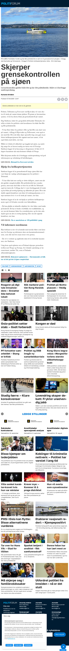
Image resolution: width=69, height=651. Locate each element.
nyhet (39, 266)
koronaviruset (16, 266)
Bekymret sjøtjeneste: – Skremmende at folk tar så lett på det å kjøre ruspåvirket (23, 258)
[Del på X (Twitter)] (62, 98)
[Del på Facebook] (59, 98)
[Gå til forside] (34, 3)
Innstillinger (63, 649)
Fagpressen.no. (11, 638)
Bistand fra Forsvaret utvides (22, 162)
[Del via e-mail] (66, 98)
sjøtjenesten (29, 266)
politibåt (5, 266)
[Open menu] (63, 646)
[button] (2, 414)
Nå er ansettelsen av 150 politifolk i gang (26, 220)
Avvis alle (9, 645)
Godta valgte (18, 645)
